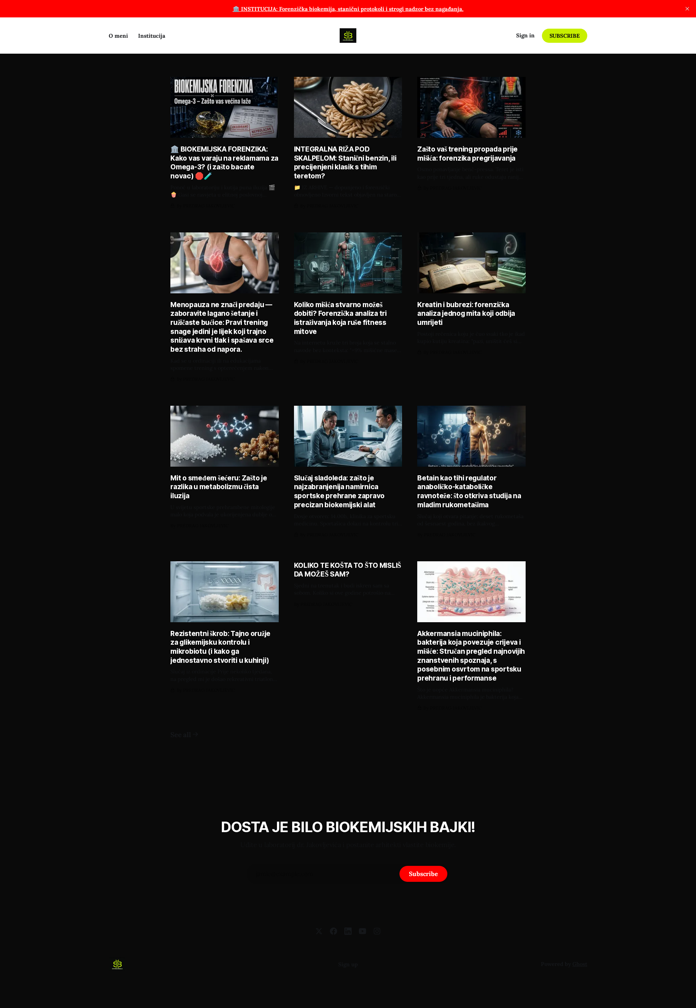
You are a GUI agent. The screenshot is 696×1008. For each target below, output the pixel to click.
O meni (118, 35)
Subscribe (565, 35)
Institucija (151, 35)
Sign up (348, 964)
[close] (687, 9)
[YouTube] (362, 931)
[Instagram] (377, 931)
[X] (319, 931)
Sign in (525, 35)
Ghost (579, 964)
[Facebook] (333, 931)
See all (180, 734)
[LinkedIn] (348, 931)
